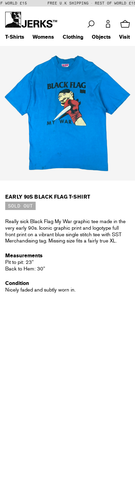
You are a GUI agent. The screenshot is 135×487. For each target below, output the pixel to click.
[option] (67, 113)
